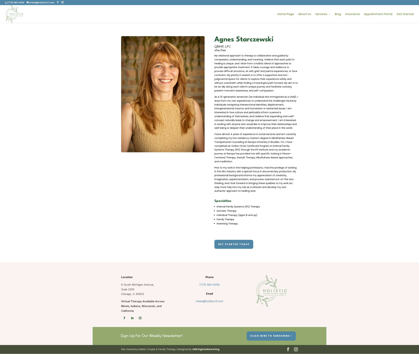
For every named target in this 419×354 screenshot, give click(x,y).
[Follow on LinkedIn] (132, 318)
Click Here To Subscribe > (271, 335)
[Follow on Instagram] (140, 318)
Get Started (405, 14)
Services (321, 14)
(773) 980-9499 (209, 284)
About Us (304, 14)
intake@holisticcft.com (209, 301)
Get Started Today (234, 244)
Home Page (285, 14)
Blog (338, 14)
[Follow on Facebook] (124, 318)
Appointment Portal (378, 14)
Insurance (352, 14)
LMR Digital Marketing (205, 349)
